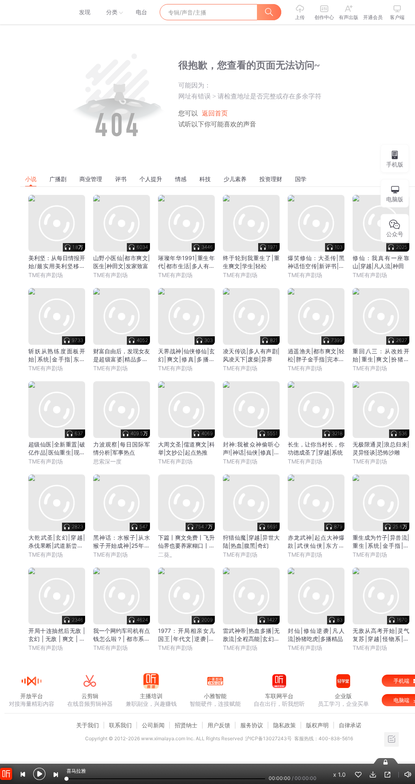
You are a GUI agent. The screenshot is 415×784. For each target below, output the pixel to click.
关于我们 (87, 725)
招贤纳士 (186, 725)
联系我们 (120, 725)
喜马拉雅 (31, 12)
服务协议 (251, 725)
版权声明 (317, 725)
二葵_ (165, 554)
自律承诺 (350, 725)
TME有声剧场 (45, 274)
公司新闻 (153, 725)
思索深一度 (107, 461)
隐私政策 (284, 725)
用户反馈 (219, 725)
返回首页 (215, 113)
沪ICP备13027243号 (268, 738)
